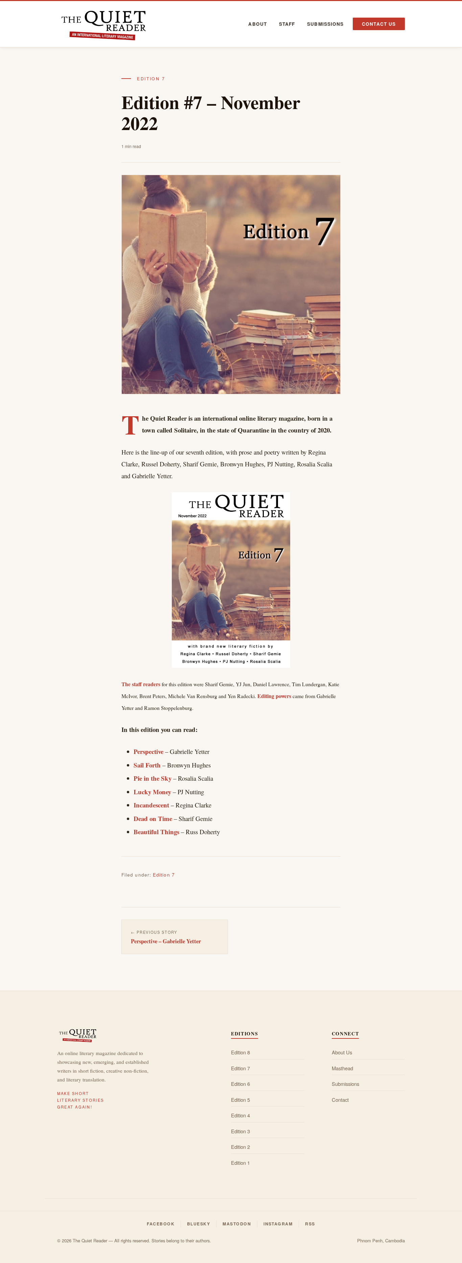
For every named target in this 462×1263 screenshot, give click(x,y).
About (257, 24)
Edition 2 (240, 1146)
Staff (287, 24)
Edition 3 (240, 1131)
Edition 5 (240, 1099)
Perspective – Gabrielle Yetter (166, 941)
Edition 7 (151, 78)
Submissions (325, 24)
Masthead (342, 1068)
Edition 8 (240, 1052)
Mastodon (237, 1224)
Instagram (278, 1224)
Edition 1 (240, 1162)
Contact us (379, 24)
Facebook (161, 1224)
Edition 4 (240, 1115)
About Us (342, 1052)
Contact (340, 1099)
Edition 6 (240, 1083)
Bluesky (198, 1224)
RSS (310, 1224)
